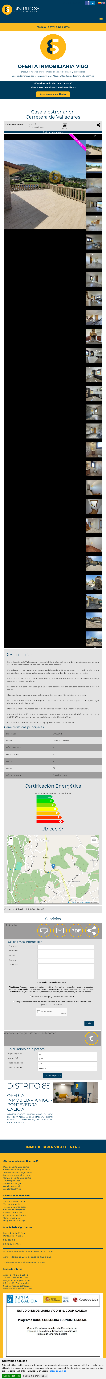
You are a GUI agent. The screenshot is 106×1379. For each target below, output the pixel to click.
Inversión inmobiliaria (13, 1212)
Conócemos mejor (12, 1218)
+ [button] (11, 838)
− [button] (11, 843)
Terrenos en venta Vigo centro (17, 1172)
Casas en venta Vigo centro (16, 1169)
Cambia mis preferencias (35, 1376)
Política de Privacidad (63, 996)
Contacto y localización (14, 1215)
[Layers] (94, 840)
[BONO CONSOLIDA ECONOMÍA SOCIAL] (53, 1324)
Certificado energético (14, 1209)
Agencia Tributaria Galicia (15, 1275)
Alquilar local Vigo (12, 1189)
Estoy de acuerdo (11, 1376)
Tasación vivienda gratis (14, 1207)
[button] (95, 136)
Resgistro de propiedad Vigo (17, 1280)
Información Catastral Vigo (16, 1283)
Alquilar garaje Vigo (12, 1186)
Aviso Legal (45, 996)
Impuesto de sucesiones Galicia (18, 1288)
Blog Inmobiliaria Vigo (14, 1220)
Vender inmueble (11, 1204)
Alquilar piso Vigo (11, 1180)
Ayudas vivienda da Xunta (15, 1277)
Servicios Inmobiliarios (14, 1201)
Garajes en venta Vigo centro (17, 1178)
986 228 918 (74, 2)
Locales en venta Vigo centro (17, 1175)
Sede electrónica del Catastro (17, 1286)
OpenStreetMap (84, 902)
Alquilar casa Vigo (12, 1183)
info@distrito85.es (12, 1244)
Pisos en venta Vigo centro (16, 1167)
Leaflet (74, 902)
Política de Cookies (57, 1371)
